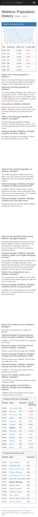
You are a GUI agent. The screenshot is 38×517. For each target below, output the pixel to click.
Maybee (12, 441)
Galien (12, 447)
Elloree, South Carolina (17, 469)
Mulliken (12, 434)
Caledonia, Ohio (14, 465)
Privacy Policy (14, 513)
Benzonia (13, 421)
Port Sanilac (14, 415)
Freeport (12, 424)
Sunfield (12, 437)
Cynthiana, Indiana (15, 492)
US (3, 3)
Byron (11, 444)
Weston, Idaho (14, 485)
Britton (12, 418)
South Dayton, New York (17, 475)
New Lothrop (14, 408)
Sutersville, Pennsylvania (17, 479)
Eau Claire (13, 431)
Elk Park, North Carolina (17, 498)
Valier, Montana (14, 462)
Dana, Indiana (14, 495)
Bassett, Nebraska (15, 488)
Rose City (13, 411)
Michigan (10, 3)
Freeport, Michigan (15, 472)
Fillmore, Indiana (15, 501)
